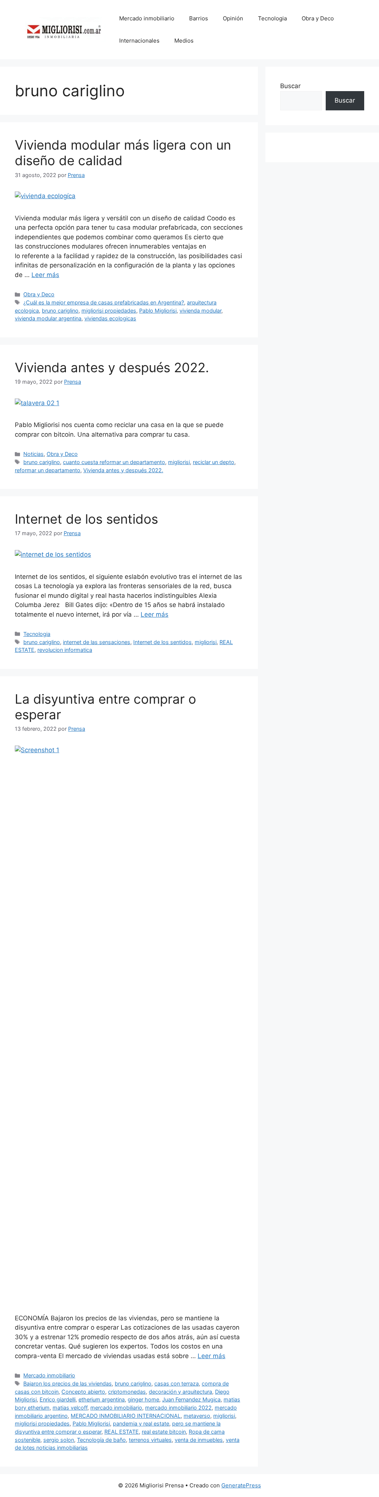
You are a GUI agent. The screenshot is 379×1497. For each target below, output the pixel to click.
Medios (184, 40)
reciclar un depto (213, 462)
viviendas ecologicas (110, 318)
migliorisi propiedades (108, 310)
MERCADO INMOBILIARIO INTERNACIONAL (126, 1416)
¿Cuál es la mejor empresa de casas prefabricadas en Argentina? (103, 302)
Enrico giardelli (58, 1399)
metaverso (197, 1416)
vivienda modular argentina (48, 318)
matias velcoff (70, 1407)
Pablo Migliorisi (158, 310)
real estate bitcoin (164, 1431)
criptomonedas (127, 1391)
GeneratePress (241, 1485)
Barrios (198, 18)
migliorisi (179, 462)
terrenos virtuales (150, 1440)
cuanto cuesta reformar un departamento (114, 462)
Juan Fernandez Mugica (191, 1399)
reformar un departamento (47, 470)
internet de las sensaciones (96, 642)
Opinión (233, 18)
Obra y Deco (318, 18)
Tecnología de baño (101, 1440)
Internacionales (139, 40)
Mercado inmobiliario (146, 18)
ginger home (143, 1399)
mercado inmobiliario (116, 1407)
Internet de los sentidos (86, 519)
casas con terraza (176, 1383)
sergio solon (58, 1440)
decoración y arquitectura (180, 1391)
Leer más (45, 275)
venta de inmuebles (199, 1440)
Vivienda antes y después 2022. (112, 367)
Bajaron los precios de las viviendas (67, 1383)
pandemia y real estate (141, 1423)
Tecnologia (272, 18)
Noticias (33, 454)
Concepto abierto (83, 1391)
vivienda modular (200, 310)
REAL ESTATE (121, 1431)
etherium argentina (101, 1399)
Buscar (290, 86)
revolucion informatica (64, 650)
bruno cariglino (60, 310)
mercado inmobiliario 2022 (178, 1407)
